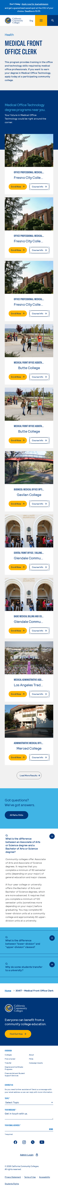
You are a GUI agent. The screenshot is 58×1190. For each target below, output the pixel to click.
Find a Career (10, 1059)
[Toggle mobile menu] (41, 20)
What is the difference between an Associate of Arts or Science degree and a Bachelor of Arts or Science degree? (23, 843)
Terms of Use (30, 1177)
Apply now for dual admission (35, 4)
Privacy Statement (13, 1177)
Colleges (8, 1055)
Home (8, 990)
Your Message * (10, 1109)
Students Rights (12, 1183)
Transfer (8, 1063)
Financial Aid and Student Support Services (15, 1074)
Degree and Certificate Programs (14, 1068)
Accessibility (44, 1177)
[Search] (52, 20)
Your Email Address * (13, 1125)
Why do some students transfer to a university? (23, 967)
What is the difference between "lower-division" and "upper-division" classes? (22, 942)
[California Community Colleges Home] (14, 20)
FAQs (31, 1059)
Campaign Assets (36, 1063)
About (31, 1055)
